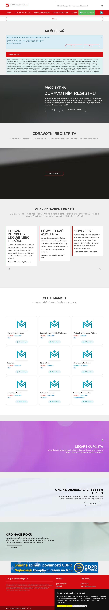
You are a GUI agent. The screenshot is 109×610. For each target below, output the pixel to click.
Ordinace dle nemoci (61, 12)
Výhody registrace (60, 584)
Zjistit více (92, 503)
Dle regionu (74, 45)
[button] (9, 269)
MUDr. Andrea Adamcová (88, 252)
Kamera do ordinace (86, 584)
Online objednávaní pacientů (88, 586)
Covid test (83, 231)
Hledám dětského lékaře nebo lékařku (19, 236)
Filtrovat (54, 19)
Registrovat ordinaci (74, 110)
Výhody (52, 110)
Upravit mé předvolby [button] (79, 606)
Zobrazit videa (54, 173)
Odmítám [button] (68, 606)
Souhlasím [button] (61, 606)
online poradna (87, 12)
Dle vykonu (92, 45)
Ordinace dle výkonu (42, 12)
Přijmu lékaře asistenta (53, 232)
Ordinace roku (84, 583)
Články (74, 12)
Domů (9, 12)
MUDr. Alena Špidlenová (21, 262)
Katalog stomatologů (101, 12)
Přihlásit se (59, 586)
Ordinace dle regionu (22, 12)
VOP (57, 588)
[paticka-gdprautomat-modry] (54, 567)
